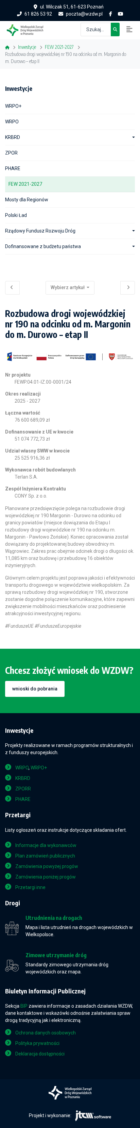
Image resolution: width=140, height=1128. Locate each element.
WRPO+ (13, 106)
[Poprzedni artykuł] (12, 288)
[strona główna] (28, 29)
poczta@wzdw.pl (84, 14)
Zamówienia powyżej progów (46, 866)
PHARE (12, 168)
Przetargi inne (30, 887)
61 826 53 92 (38, 14)
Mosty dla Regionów (26, 199)
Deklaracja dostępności (40, 1053)
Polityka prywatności (37, 1043)
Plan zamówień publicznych (45, 856)
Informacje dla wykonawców (45, 845)
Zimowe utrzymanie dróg (56, 955)
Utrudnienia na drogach (53, 918)
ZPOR (11, 153)
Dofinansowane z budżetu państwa (43, 246)
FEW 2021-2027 (25, 184)
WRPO (12, 121)
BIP (24, 1006)
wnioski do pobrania (34, 688)
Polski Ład (16, 215)
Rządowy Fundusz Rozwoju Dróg (40, 231)
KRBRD (12, 137)
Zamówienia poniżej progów (45, 877)
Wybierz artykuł (68, 287)
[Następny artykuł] (127, 288)
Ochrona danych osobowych (45, 1032)
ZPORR (23, 788)
